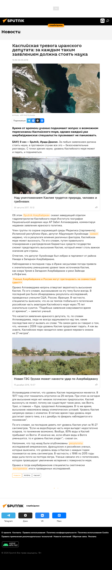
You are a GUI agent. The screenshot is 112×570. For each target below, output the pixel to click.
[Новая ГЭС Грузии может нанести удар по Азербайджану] (56, 356)
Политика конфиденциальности (62, 532)
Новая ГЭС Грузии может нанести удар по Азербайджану (56, 379)
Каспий (37, 475)
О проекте (6, 532)
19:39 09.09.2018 (20, 60)
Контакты (16, 532)
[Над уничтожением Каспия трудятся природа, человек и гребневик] (56, 175)
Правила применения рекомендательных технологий (26, 536)
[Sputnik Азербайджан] (14, 23)
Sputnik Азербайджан (36, 215)
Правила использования (33, 532)
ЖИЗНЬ (27, 475)
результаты (76, 443)
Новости (17, 475)
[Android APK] (10, 544)
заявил (94, 233)
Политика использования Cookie (93, 532)
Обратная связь (79, 536)
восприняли (20, 468)
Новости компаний (62, 536)
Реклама (92, 536)
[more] (96, 207)
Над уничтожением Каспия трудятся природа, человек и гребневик (55, 199)
